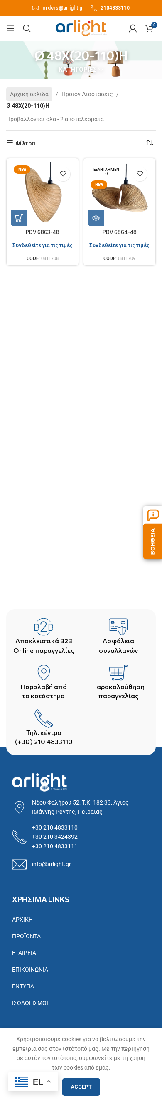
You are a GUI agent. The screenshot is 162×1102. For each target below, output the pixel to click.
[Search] (27, 28)
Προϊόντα (26, 936)
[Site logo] (81, 28)
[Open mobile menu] (10, 28)
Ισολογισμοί (30, 1003)
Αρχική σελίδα (29, 94)
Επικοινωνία (30, 969)
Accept (81, 1087)
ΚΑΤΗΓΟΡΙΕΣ (78, 70)
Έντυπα (23, 986)
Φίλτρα (25, 143)
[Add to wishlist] (63, 174)
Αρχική (22, 919)
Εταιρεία (24, 953)
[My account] (133, 28)
